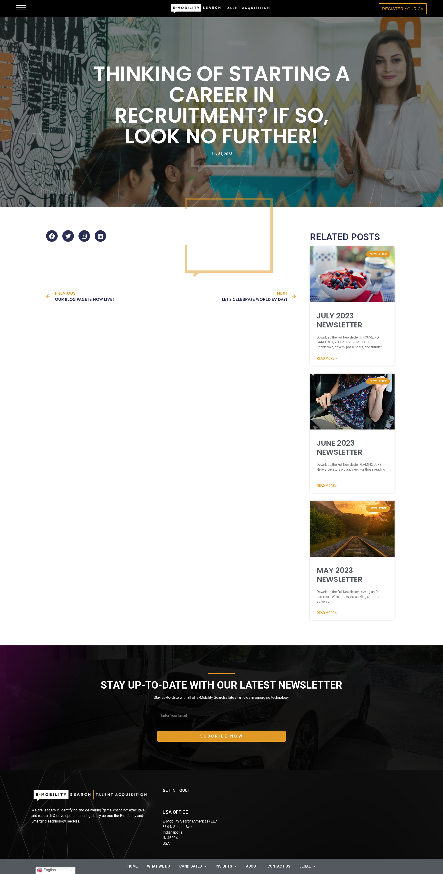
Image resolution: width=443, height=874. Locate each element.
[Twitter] (68, 236)
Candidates (190, 866)
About (252, 866)
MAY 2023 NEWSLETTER (339, 574)
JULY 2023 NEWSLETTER (339, 320)
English (49, 870)
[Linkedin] (100, 236)
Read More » (327, 358)
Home (132, 866)
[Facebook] (52, 236)
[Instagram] (84, 236)
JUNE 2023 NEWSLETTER (339, 447)
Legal (305, 866)
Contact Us (278, 866)
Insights (224, 866)
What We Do (158, 866)
